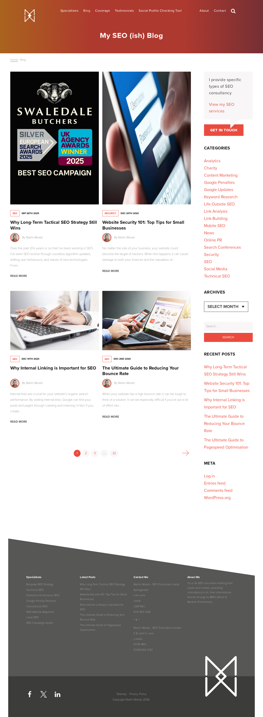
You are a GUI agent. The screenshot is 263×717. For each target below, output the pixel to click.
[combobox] (226, 307)
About (204, 11)
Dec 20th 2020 (130, 213)
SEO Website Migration (40, 612)
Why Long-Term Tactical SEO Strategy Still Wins (102, 587)
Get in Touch (223, 130)
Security (110, 213)
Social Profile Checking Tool (160, 11)
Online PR (213, 240)
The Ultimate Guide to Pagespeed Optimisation (100, 628)
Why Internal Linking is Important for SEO (53, 368)
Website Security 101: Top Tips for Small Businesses (103, 597)
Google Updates (218, 189)
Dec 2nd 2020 (122, 358)
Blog (86, 11)
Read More (18, 276)
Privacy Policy (137, 694)
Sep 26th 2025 (30, 213)
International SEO (37, 606)
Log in (209, 476)
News (209, 233)
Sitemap (122, 694)
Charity (210, 168)
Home (14, 60)
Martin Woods (34, 237)
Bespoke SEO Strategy (39, 584)
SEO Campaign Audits (39, 623)
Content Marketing (221, 175)
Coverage (102, 11)
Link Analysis (215, 211)
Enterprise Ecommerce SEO (42, 595)
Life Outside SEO (219, 204)
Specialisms (69, 11)
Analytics (212, 161)
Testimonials (124, 11)
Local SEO (32, 617)
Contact (220, 11)
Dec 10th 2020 (30, 358)
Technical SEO (217, 276)
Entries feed (215, 483)
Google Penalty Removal (41, 601)
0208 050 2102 (143, 650)
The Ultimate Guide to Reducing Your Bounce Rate (224, 423)
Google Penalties (219, 182)
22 (114, 453)
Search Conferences (222, 247)
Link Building (215, 218)
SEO (15, 213)
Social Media (215, 269)
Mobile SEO (214, 225)
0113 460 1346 (142, 612)
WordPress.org (217, 497)
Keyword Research (221, 197)
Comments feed (218, 490)
